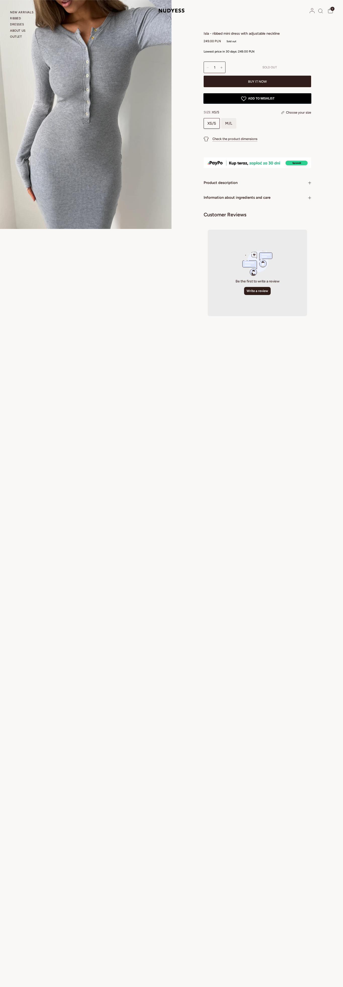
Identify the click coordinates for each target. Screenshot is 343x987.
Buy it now (257, 81)
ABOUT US (18, 30)
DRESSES (17, 24)
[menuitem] (23, 13)
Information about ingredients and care (237, 197)
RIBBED (15, 18)
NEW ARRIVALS (21, 12)
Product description (221, 182)
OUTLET (16, 36)
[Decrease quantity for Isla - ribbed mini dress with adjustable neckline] (207, 67)
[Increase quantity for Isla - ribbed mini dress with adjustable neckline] (221, 67)
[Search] (320, 11)
